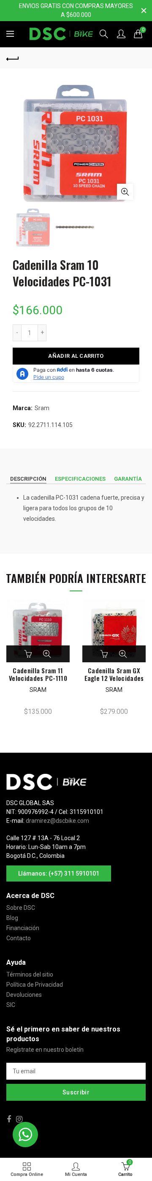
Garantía (128, 479)
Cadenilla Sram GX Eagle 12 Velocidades (114, 674)
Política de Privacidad (34, 984)
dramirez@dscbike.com (57, 820)
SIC (10, 1004)
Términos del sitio (29, 974)
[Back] (12, 57)
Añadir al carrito (75, 356)
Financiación (22, 928)
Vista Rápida (46, 653)
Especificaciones (80, 479)
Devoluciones (24, 994)
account (121, 33)
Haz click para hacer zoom (125, 192)
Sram (42, 408)
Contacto (18, 938)
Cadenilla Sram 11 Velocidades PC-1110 (38, 674)
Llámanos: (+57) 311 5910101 (58, 873)
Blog (12, 917)
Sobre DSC (20, 907)
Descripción (28, 479)
